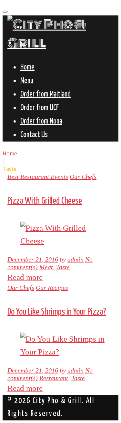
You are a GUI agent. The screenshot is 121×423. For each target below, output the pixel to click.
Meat (46, 267)
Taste (63, 267)
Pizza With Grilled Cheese (44, 201)
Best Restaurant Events (37, 176)
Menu (26, 81)
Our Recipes (52, 287)
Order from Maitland (45, 94)
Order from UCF (39, 108)
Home (27, 67)
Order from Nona (41, 121)
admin (75, 259)
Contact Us (34, 135)
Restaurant (53, 378)
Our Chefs (83, 176)
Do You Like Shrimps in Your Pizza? (56, 312)
